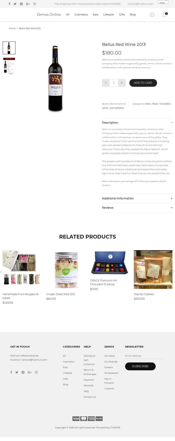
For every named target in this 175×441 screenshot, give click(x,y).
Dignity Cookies (144, 294)
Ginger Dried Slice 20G (60, 294)
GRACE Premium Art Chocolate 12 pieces (103, 282)
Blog (133, 14)
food (155, 103)
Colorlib (115, 427)
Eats (95, 14)
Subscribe (140, 366)
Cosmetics (81, 14)
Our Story (109, 355)
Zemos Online (49, 14)
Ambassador (111, 373)
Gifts (122, 14)
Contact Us (90, 396)
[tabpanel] (56, 77)
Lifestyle (108, 14)
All (67, 14)
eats (148, 103)
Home (12, 28)
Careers (108, 367)
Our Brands (110, 361)
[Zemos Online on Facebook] (9, 4)
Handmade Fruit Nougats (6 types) (20, 296)
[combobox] (163, 2)
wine (105, 108)
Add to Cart (143, 82)
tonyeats (164, 103)
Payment (89, 379)
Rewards (88, 385)
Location (109, 388)
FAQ (86, 391)
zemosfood (117, 108)
